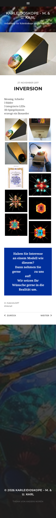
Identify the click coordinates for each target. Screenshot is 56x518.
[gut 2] (40, 232)
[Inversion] (40, 129)
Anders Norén (34, 501)
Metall (9, 306)
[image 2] (16, 201)
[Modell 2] (16, 153)
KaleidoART (13, 303)
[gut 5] (40, 208)
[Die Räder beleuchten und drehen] (40, 157)
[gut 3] (16, 225)
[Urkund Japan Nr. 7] (16, 177)
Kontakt (27, 271)
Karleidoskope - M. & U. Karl (28, 15)
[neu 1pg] (40, 184)
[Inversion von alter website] (16, 129)
